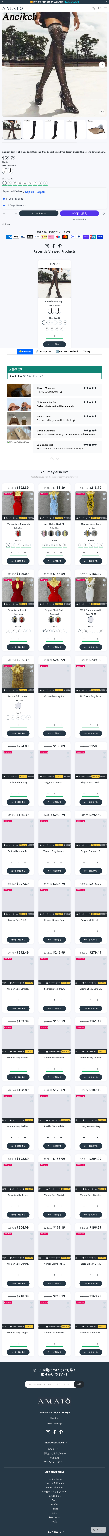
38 (20, 183)
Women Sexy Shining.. (18, 1281)
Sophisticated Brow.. (54, 1006)
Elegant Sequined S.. (91, 868)
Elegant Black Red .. (54, 610)
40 (30, 183)
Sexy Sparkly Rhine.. (18, 1212)
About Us (54, 1435)
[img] (15, 376)
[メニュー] (105, 8)
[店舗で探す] (99, 8)
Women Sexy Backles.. (18, 1143)
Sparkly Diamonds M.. (54, 1143)
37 (15, 183)
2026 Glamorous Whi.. (91, 610)
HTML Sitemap (54, 1440)
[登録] (79, 1401)
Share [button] (8, 224)
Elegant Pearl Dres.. (91, 1281)
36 (10, 183)
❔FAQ (86, 351)
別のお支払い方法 (79, 219)
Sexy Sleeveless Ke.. (18, 610)
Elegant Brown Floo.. (54, 937)
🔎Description (44, 351)
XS (65, 545)
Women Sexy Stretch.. (55, 1212)
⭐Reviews (25, 351)
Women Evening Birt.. (54, 696)
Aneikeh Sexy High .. (54, 301)
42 (40, 183)
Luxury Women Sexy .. (91, 1143)
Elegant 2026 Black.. (54, 782)
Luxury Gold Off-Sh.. (18, 937)
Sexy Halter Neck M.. (54, 523)
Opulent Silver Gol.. (91, 523)
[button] (2, 2)
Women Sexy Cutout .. (54, 868)
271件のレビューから (33, 376)
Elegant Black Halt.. (91, 782)
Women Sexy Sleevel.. (55, 1075)
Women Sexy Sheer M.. (18, 523)
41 (35, 183)
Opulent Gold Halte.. (90, 937)
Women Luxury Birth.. (54, 1349)
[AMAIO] (12, 8)
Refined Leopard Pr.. (18, 868)
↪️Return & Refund (67, 351)
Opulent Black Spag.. (18, 782)
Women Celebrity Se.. (91, 1349)
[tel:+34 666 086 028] (94, 8)
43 (45, 183)
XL (28, 545)
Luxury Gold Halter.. (18, 696)
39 (25, 183)
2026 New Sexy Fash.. (91, 696)
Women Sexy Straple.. (18, 1006)
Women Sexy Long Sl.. (91, 1006)
